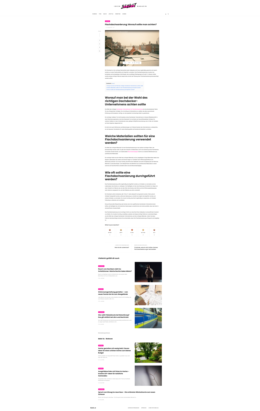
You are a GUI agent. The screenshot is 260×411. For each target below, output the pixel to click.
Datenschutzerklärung (133, 407)
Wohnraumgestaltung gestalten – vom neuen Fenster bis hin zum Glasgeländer (113, 293)
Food (100, 14)
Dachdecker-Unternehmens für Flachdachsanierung (130, 109)
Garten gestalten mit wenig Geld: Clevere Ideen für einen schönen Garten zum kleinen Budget (114, 350)
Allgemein (101, 266)
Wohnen (124, 14)
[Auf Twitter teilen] (99, 43)
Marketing (117, 14)
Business (94, 14)
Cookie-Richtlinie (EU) (154, 407)
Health (105, 14)
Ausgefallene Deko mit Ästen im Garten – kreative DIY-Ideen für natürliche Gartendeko (113, 373)
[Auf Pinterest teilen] (99, 47)
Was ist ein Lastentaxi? (122, 247)
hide (113, 83)
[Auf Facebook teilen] (99, 40)
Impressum (143, 407)
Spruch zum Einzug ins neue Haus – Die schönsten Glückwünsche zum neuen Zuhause (126, 393)
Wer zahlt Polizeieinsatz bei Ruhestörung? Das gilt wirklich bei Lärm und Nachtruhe (113, 316)
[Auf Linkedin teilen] (99, 51)
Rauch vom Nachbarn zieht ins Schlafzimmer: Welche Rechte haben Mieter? (115, 270)
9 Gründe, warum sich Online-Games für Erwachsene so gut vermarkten (146, 248)
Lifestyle (111, 14)
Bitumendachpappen (133, 151)
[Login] (166, 14)
